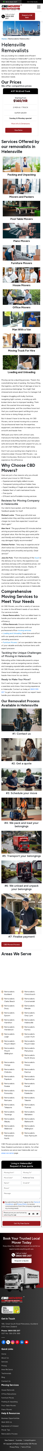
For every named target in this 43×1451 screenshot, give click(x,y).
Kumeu (29, 1028)
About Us (5, 1358)
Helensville (29, 1021)
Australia (19, 1440)
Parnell (29, 1084)
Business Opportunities (10, 1418)
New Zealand (9, 1440)
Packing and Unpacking (21, 174)
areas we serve (7, 1153)
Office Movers (21, 307)
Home (3, 1354)
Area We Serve (7, 1369)
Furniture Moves (7, 1398)
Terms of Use (26, 1447)
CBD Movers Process (12, 944)
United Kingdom (30, 1440)
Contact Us (5, 1381)
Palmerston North (9, 1135)
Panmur (29, 1070)
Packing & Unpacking (9, 1402)
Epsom (9, 1014)
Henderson (9, 1028)
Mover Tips (5, 1430)
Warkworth (29, 1120)
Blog (3, 1377)
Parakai (9, 1084)
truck (37, 558)
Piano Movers (21, 240)
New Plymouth (30, 1134)
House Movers (21, 285)
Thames (29, 1106)
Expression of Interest (10, 1426)
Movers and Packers (21, 196)
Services (4, 1362)
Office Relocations (8, 1394)
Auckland (9, 992)
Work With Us (6, 1422)
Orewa (29, 1063)
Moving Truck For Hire (21, 350)
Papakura (9, 1077)
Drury (9, 1007)
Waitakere (29, 1113)
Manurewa (29, 1049)
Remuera (9, 1098)
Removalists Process (9, 1434)
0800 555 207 (24, 1255)
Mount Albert (9, 1042)
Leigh (9, 1035)
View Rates (18, 130)
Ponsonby (9, 1091)
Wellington (29, 1127)
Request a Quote (22, 1261)
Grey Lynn (29, 1014)
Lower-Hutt (29, 1035)
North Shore (29, 1056)
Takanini (29, 1098)
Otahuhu (9, 1070)
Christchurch (29, 992)
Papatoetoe (29, 1077)
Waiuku (9, 1120)
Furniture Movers (21, 263)
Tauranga (9, 1113)
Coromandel (29, 999)
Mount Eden (29, 1042)
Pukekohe (29, 1091)
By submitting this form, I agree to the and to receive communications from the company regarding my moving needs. (22, 1205)
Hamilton (9, 1021)
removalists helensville (18, 39)
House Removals (7, 1390)
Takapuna (9, 1106)
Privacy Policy (22, 1204)
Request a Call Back (27, 16)
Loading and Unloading (21, 372)
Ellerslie (29, 1007)
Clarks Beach (9, 999)
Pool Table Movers (21, 218)
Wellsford (9, 1127)
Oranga (9, 1063)
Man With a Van (21, 329)
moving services (24, 630)
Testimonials (6, 1373)
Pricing (4, 1366)
